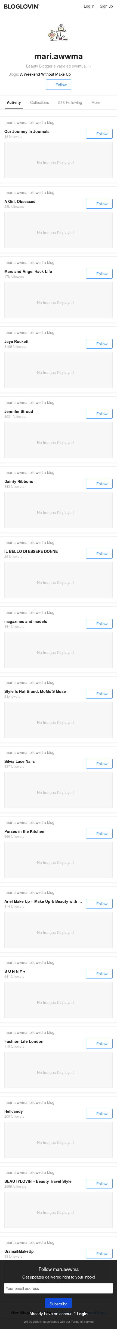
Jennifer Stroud (18, 411)
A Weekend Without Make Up (45, 74)
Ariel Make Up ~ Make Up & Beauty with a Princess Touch (57, 901)
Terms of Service (82, 1321)
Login (82, 1314)
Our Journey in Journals (27, 131)
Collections (39, 102)
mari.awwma (16, 122)
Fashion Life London (24, 1041)
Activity (14, 102)
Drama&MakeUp (19, 1251)
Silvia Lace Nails (19, 761)
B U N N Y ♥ (14, 971)
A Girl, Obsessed (20, 201)
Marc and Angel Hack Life (28, 271)
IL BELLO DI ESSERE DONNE (31, 551)
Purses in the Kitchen (24, 831)
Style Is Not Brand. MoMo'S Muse (35, 691)
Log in (89, 6)
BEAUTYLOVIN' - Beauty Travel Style (38, 1181)
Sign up (106, 6)
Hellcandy (13, 1111)
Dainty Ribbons (18, 481)
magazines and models (25, 621)
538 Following (70, 102)
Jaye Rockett (16, 341)
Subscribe (58, 1303)
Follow (61, 84)
